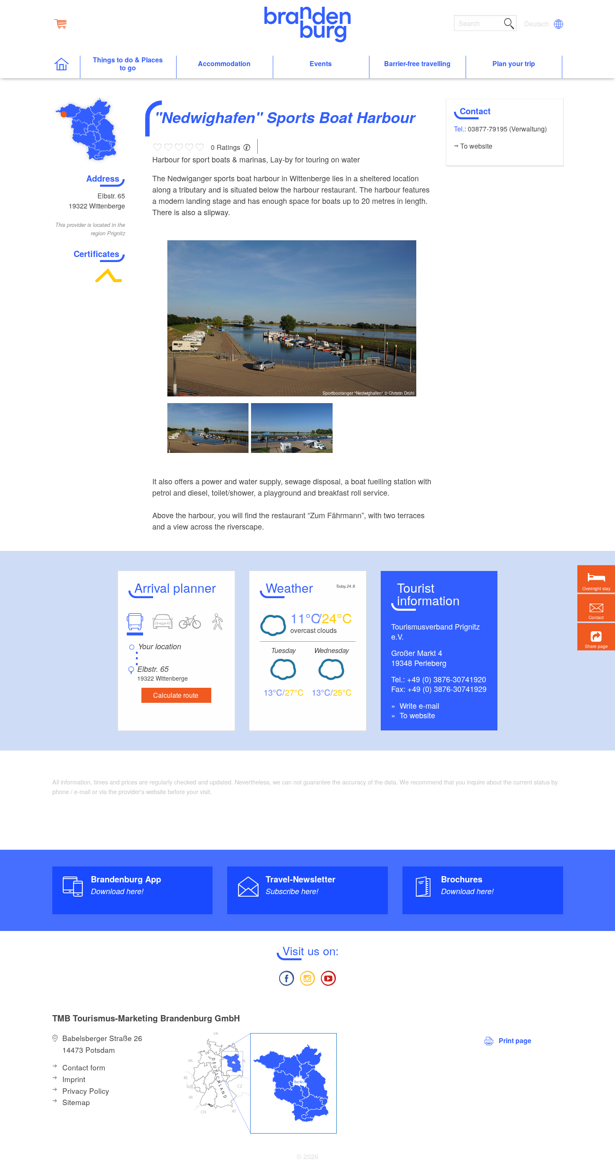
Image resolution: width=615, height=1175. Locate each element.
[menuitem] (537, 24)
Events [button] (321, 63)
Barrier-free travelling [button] (417, 63)
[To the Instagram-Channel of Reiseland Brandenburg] (307, 977)
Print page (515, 1040)
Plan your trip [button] (513, 63)
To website (416, 715)
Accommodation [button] (224, 63)
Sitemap (76, 1102)
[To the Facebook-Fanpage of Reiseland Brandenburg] (286, 977)
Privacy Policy (85, 1090)
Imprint (73, 1079)
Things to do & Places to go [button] (128, 64)
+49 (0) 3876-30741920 (446, 679)
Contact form (83, 1067)
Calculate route (175, 695)
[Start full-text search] (509, 22)
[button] (596, 636)
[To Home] (66, 67)
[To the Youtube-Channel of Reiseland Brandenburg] (328, 977)
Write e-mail (418, 705)
